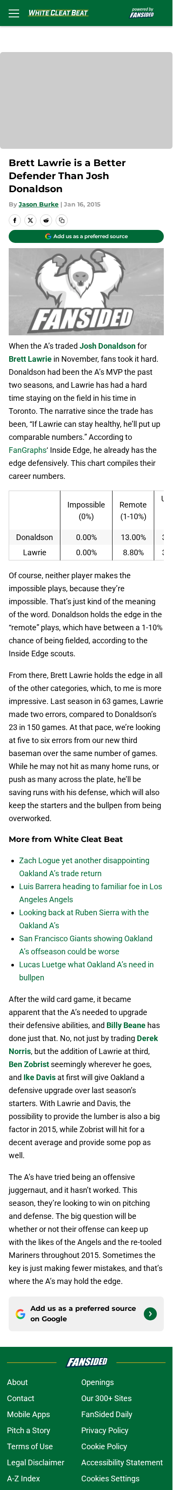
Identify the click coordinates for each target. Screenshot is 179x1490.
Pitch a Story (28, 1430)
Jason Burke (39, 204)
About (17, 1382)
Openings (97, 1382)
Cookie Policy (104, 1446)
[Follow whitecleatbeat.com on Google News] (150, 1313)
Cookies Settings (110, 1478)
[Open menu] (14, 13)
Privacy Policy (105, 1430)
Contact (20, 1398)
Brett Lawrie (30, 358)
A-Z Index (23, 1478)
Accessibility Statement (122, 1462)
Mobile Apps (28, 1414)
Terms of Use (30, 1446)
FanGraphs (27, 450)
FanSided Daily (107, 1414)
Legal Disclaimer (35, 1462)
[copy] (62, 220)
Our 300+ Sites (106, 1398)
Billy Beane (126, 1025)
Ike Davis (39, 1077)
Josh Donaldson (108, 345)
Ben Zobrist (29, 1064)
